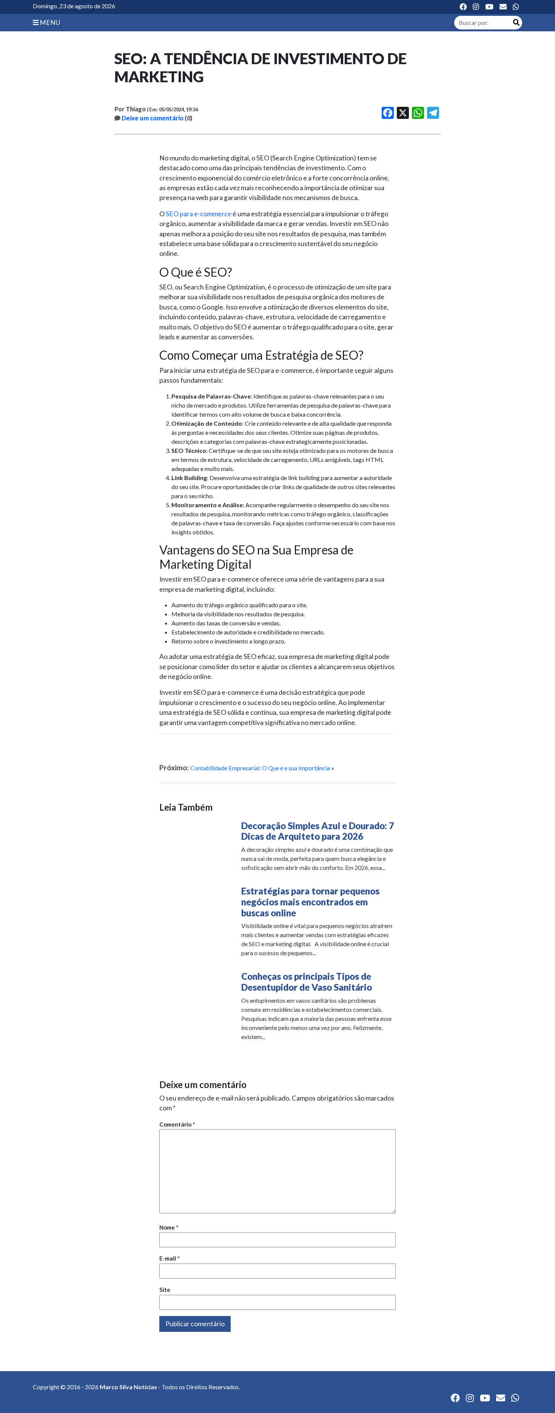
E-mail (169, 1258)
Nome (169, 1227)
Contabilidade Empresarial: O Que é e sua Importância (260, 767)
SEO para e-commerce (198, 214)
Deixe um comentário (152, 118)
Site (164, 1289)
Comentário (177, 1124)
